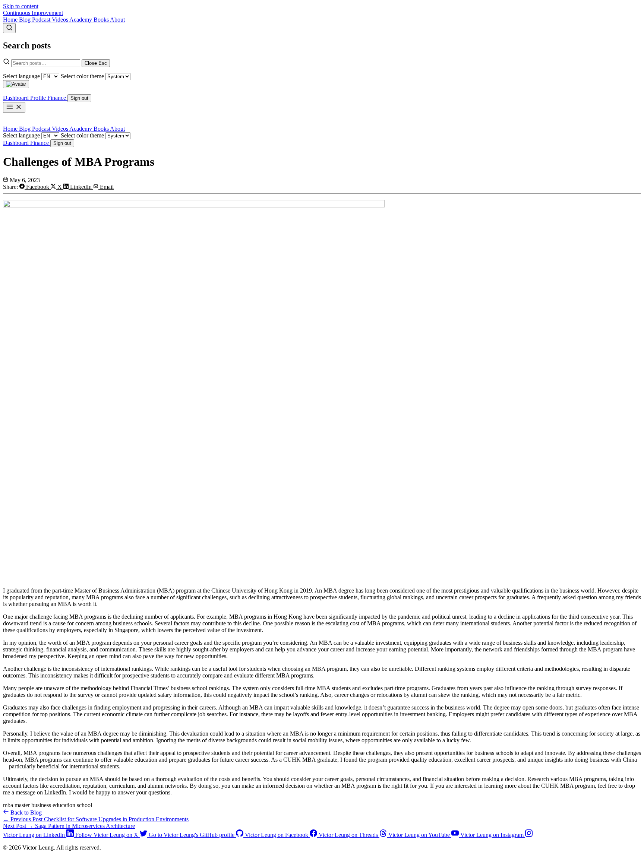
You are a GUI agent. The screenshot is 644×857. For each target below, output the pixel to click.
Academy (81, 19)
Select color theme (82, 76)
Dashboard (16, 143)
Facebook (38, 187)
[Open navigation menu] (14, 107)
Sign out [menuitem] (79, 98)
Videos (60, 19)
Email (106, 187)
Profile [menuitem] (38, 98)
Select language (21, 76)
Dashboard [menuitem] (16, 98)
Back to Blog (25, 812)
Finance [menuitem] (57, 98)
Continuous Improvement (33, 13)
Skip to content (20, 6)
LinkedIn (81, 187)
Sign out (62, 143)
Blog (25, 19)
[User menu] (16, 84)
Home (11, 19)
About (117, 19)
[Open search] (9, 28)
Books (102, 19)
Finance (40, 143)
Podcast (42, 19)
